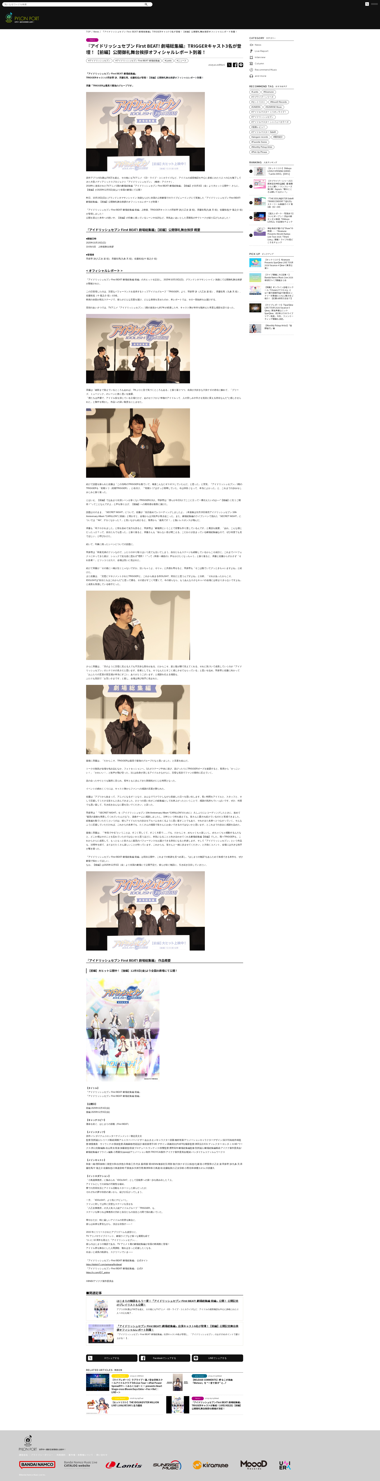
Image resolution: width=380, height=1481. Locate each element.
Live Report (261, 51)
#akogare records (259, 137)
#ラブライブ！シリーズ (262, 97)
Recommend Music (266, 69)
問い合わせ (101, 1454)
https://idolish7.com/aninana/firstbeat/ (104, 1264)
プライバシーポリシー (42, 1454)
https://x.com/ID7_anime (98, 1272)
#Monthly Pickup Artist (261, 147)
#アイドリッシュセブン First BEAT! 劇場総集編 (137, 61)
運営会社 (23, 1454)
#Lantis (168, 61)
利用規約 (61, 1454)
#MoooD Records (278, 102)
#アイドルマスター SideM (263, 132)
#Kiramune (268, 92)
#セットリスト (258, 102)
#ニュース (181, 61)
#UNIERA (255, 107)
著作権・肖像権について (81, 1454)
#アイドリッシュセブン (99, 61)
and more (260, 76)
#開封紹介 (278, 137)
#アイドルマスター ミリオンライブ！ (268, 112)
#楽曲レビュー (258, 127)
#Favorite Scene (259, 142)
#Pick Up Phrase (259, 152)
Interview (260, 57)
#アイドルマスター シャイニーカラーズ (270, 122)
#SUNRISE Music (274, 107)
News (258, 45)
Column (259, 63)
